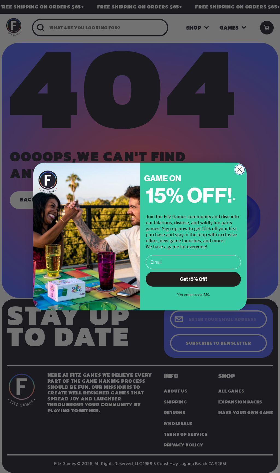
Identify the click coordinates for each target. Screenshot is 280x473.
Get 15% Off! (193, 279)
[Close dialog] (239, 169)
